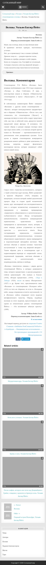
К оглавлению (36, 319)
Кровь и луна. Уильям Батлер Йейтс (23, 454)
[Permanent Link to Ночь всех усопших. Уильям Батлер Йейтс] (23, 399)
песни (19, 280)
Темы (4, 533)
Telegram (26, 339)
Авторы (5, 537)
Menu (24, 7)
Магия (4, 550)
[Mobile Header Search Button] (43, 7)
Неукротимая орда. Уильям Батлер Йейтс (23, 381)
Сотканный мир (12, 2)
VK (19, 339)
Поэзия (5, 541)
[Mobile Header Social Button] (3, 7)
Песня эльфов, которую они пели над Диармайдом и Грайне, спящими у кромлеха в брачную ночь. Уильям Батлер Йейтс (23, 493)
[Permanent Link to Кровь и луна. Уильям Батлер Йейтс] (23, 436)
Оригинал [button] (9, 72)
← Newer (17, 505)
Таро (4, 554)
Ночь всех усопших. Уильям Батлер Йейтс (23, 417)
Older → (17, 513)
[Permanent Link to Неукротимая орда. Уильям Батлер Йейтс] (23, 363)
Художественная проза (10, 546)
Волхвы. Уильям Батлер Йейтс (23, 27)
